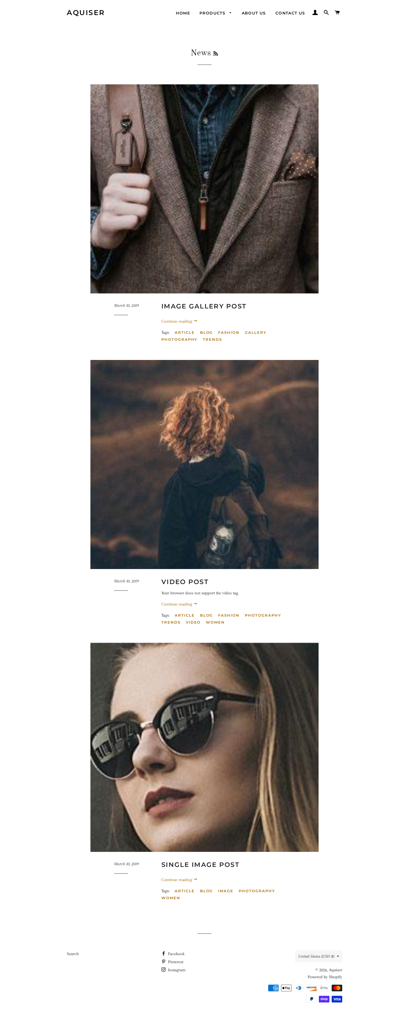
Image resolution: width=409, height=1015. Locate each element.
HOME (183, 13)
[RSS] (215, 54)
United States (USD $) (316, 956)
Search (73, 953)
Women (215, 622)
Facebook (175, 953)
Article (185, 332)
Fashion (229, 332)
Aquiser (86, 12)
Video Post (185, 582)
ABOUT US (254, 13)
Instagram (176, 969)
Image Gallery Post (204, 306)
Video (193, 622)
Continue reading (177, 321)
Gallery (256, 332)
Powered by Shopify (325, 976)
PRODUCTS (213, 13)
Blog (206, 332)
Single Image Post (200, 865)
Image (225, 891)
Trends (212, 339)
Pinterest (175, 961)
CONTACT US (290, 13)
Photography (179, 339)
